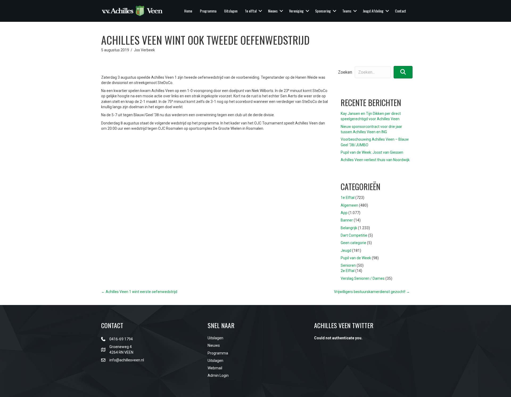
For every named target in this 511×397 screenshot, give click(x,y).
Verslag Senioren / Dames (363, 278)
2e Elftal (348, 271)
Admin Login (218, 375)
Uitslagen (230, 11)
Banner (347, 220)
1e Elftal (348, 197)
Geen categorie (353, 243)
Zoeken (345, 72)
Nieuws (273, 11)
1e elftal (251, 11)
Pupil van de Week (356, 258)
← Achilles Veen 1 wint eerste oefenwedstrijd (139, 292)
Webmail (215, 368)
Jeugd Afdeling (373, 11)
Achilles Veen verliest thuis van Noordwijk (375, 160)
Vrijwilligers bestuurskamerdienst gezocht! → (372, 292)
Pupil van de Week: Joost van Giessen (372, 152)
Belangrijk (349, 228)
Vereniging (296, 11)
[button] (260, 10)
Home (188, 11)
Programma (208, 11)
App (344, 213)
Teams (346, 11)
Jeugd (346, 250)
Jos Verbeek (144, 50)
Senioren (348, 265)
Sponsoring (323, 11)
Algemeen (349, 205)
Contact (400, 11)
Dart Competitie (354, 235)
